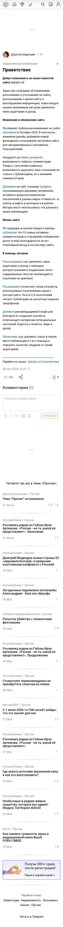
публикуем (10, 232)
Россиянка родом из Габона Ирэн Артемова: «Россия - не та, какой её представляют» (29, 743)
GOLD (6, 829)
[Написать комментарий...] (31, 403)
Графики (45, 186)
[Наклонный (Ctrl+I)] (11, 416)
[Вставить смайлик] (29, 416)
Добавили (9, 186)
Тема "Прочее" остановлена (23, 499)
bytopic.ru (17, 82)
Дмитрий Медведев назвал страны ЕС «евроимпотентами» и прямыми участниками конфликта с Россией (31, 561)
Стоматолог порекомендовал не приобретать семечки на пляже (27, 682)
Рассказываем (12, 261)
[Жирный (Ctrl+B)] (5, 416)
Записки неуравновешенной (21, 614)
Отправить (50, 415)
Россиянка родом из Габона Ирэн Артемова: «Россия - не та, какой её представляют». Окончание (29, 529)
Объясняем (10, 336)
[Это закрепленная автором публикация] (57, 63)
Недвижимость (31, 900)
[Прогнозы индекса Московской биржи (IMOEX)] (22, 4)
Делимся (8, 311)
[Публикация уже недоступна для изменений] (29, 369)
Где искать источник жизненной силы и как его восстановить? (30, 773)
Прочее (35, 494)
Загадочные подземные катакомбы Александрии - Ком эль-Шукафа (30, 592)
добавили (36, 157)
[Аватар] (6, 57)
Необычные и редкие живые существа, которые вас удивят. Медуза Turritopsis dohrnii (26, 805)
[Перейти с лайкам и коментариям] (56, 570)
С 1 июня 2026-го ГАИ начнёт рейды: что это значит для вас (30, 711)
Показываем (11, 286)
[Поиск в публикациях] (43, 4)
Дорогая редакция (23, 54)
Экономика (50, 900)
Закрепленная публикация (20, 63)
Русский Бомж (12, 520)
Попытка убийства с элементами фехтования (27, 620)
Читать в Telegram (32, 916)
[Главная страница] (14, 4)
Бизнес (25, 905)
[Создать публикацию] (50, 4)
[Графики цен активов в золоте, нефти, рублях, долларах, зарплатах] (30, 4)
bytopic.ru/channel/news (43, 361)
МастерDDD (10, 705)
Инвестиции (11, 900)
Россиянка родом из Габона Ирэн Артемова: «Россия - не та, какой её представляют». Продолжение (29, 652)
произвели (9, 132)
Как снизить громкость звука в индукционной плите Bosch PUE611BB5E (26, 837)
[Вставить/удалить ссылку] (16, 416)
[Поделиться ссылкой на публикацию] (21, 377)
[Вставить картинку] (23, 416)
